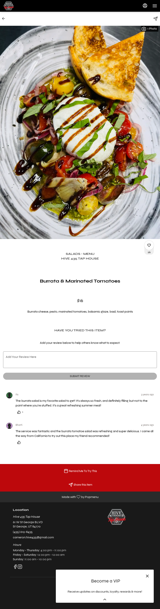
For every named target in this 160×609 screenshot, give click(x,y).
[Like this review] (20, 442)
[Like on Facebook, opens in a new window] (15, 567)
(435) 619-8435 (23, 532)
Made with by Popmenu (51, 496)
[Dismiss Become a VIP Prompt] (147, 576)
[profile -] (145, 5)
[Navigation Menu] (154, 6)
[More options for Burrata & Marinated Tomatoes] (149, 245)
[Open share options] (155, 19)
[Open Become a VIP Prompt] (104, 599)
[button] (4, 18)
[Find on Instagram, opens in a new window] (20, 567)
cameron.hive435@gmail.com (33, 537)
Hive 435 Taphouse (116, 517)
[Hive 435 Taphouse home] (20, 6)
